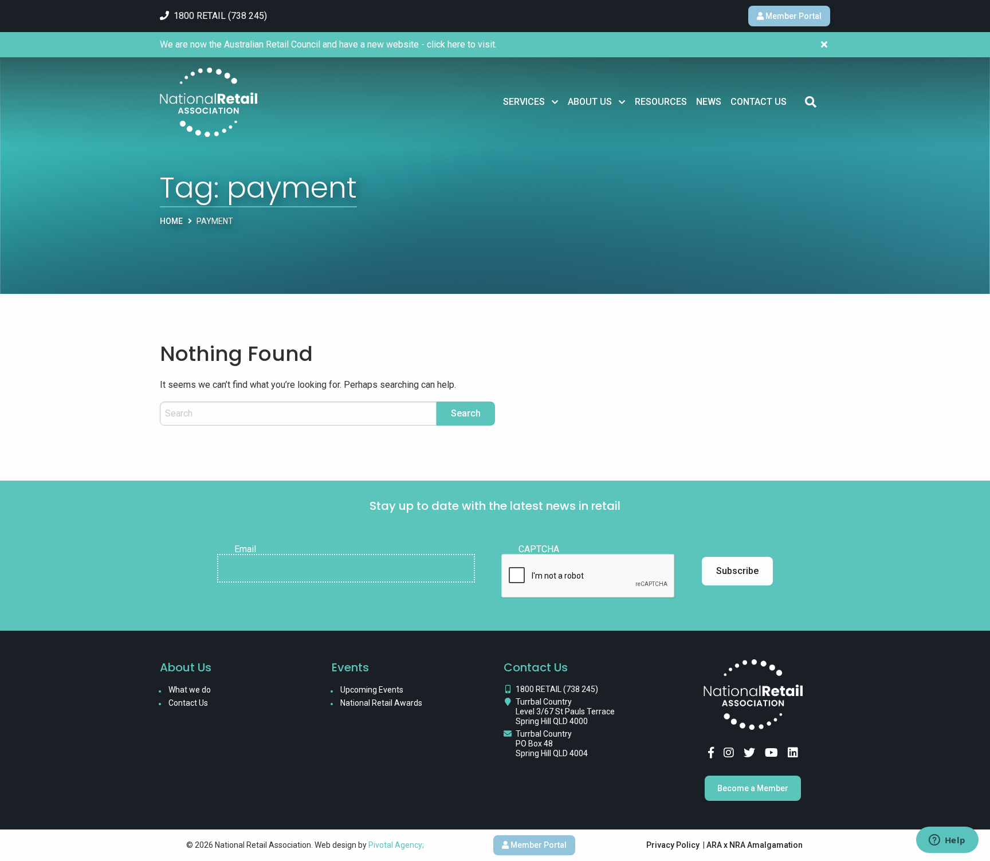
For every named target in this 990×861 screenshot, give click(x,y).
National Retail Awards (381, 702)
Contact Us (758, 101)
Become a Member (752, 788)
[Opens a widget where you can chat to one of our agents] (947, 841)
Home (171, 221)
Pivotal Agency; (396, 845)
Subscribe (737, 570)
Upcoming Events (371, 689)
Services (524, 101)
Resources (661, 101)
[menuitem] (530, 102)
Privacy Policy (673, 845)
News (708, 101)
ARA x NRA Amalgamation (754, 845)
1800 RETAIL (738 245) (557, 689)
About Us (590, 101)
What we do (189, 689)
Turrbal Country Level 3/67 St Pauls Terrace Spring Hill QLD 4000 (565, 711)
